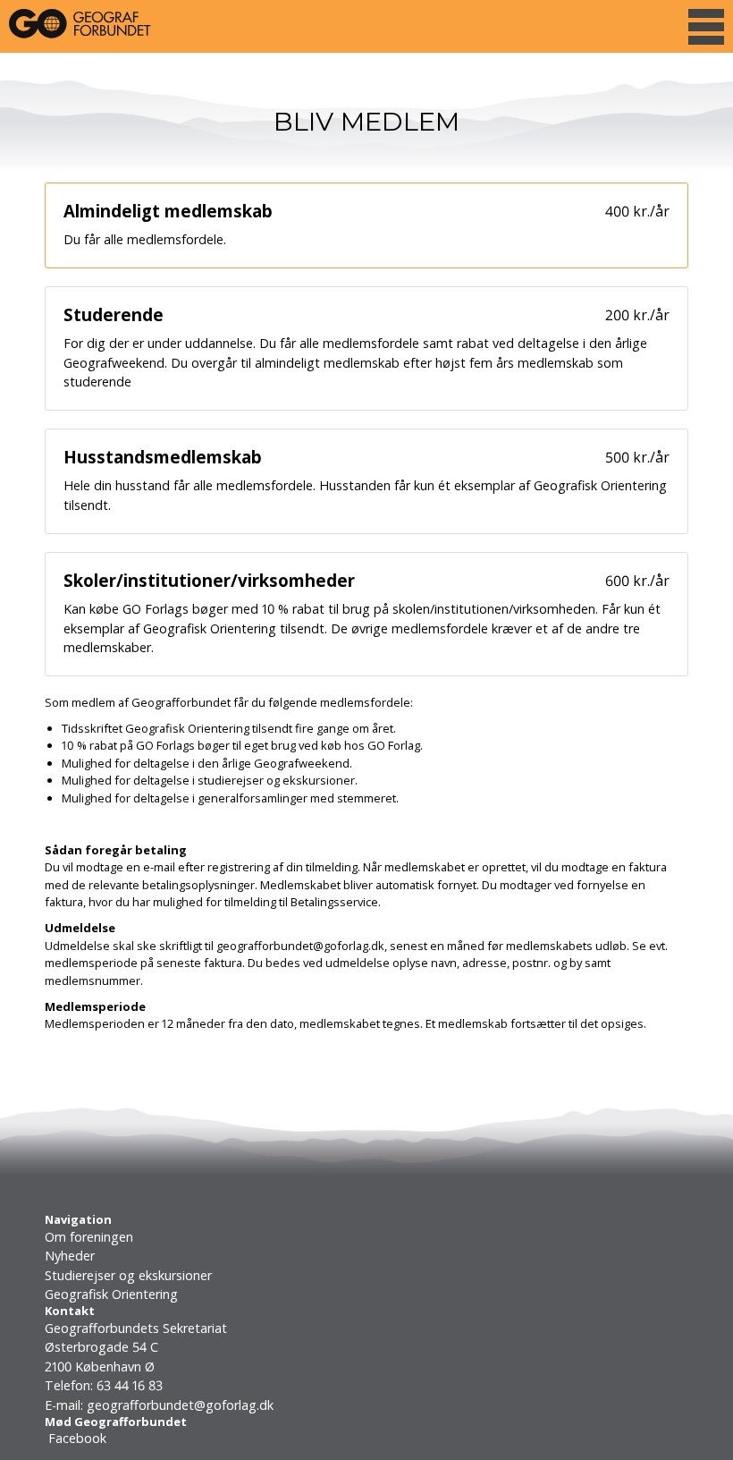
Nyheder (70, 1255)
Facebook (75, 1438)
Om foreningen (89, 1236)
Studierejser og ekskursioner (128, 1275)
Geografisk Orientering (111, 1294)
